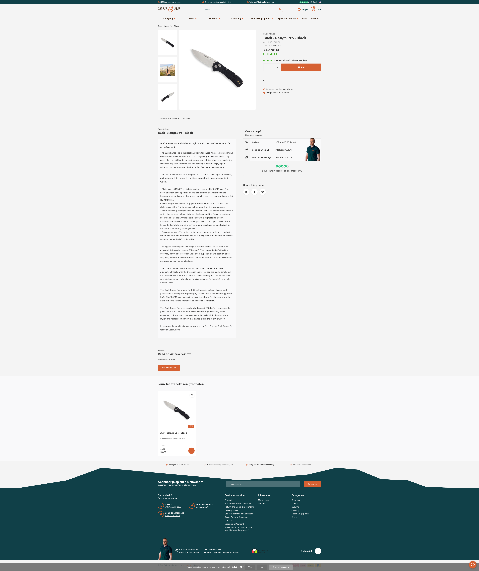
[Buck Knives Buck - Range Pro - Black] (177, 410)
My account (263, 500)
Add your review (169, 367)
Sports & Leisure (287, 18)
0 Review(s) (276, 45)
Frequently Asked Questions (238, 503)
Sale (304, 18)
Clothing (236, 18)
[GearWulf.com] (173, 9)
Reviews (186, 118)
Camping (168, 18)
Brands (295, 517)
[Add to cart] (191, 451)
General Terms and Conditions (239, 513)
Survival (213, 18)
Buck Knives (269, 34)
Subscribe (312, 484)
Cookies (228, 520)
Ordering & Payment (234, 524)
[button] (167, 107)
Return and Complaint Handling (239, 507)
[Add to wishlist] (264, 81)
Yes (250, 567)
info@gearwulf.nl (284, 150)
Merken (315, 18)
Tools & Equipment (261, 18)
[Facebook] (318, 551)
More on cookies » (281, 567)
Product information (169, 118)
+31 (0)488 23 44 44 (286, 142)
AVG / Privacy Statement (236, 517)
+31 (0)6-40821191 (284, 157)
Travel (190, 18)
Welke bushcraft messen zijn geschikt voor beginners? (238, 528)
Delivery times (231, 510)
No (262, 567)
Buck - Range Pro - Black (168, 26)
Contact (228, 500)
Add (302, 67)
